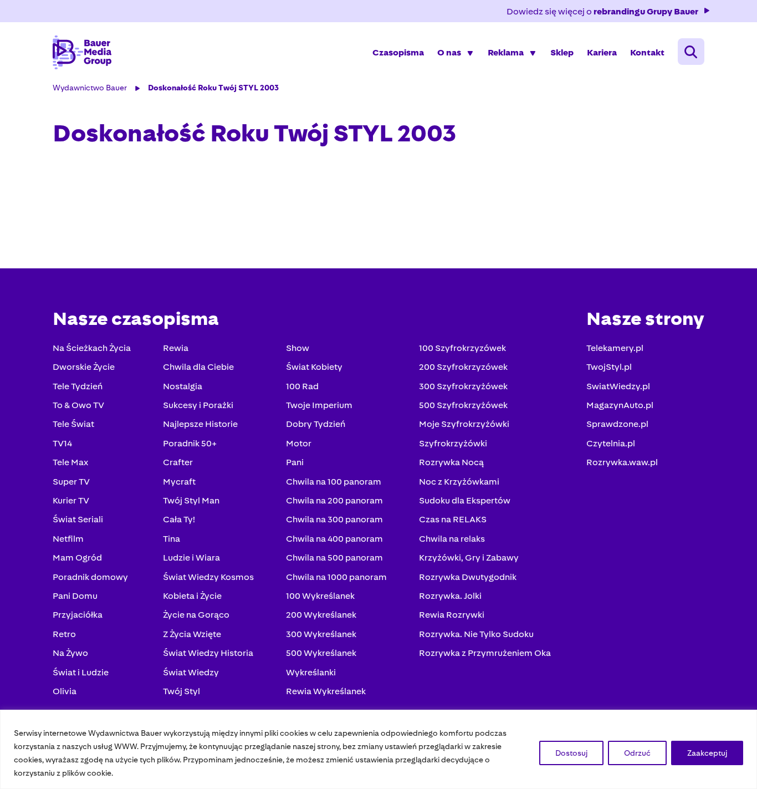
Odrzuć (637, 753)
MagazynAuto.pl (619, 405)
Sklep (562, 52)
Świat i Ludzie (81, 672)
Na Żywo (70, 653)
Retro (64, 634)
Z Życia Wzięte (192, 634)
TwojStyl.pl (609, 367)
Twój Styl (181, 691)
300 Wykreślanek (321, 634)
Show (297, 348)
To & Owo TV (78, 405)
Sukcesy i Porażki (198, 405)
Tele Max (70, 462)
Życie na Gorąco (196, 614)
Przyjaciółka (78, 614)
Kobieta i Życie (192, 596)
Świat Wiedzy (191, 672)
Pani (295, 462)
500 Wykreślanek (321, 653)
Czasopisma (398, 52)
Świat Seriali (78, 519)
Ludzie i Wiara (191, 557)
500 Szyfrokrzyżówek (463, 405)
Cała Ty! (179, 519)
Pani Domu (75, 596)
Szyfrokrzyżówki (453, 443)
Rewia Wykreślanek (326, 691)
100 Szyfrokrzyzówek (462, 348)
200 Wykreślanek (321, 614)
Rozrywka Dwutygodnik (467, 577)
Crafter (178, 462)
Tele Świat (73, 424)
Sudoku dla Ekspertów (464, 500)
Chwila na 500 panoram (334, 557)
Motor (298, 443)
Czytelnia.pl (610, 443)
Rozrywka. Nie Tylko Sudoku (476, 634)
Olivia (64, 691)
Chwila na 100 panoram (333, 481)
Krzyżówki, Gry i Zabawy (469, 557)
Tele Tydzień (78, 386)
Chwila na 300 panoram (334, 519)
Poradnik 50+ (190, 443)
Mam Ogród (77, 557)
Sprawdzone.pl (617, 424)
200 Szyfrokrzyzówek (463, 367)
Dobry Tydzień (315, 424)
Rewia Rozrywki (451, 614)
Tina (171, 538)
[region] (378, 749)
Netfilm (68, 538)
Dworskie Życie (84, 367)
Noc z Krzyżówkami (459, 481)
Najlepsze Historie (200, 424)
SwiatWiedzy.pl (618, 386)
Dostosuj (571, 753)
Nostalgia (182, 386)
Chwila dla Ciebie (198, 367)
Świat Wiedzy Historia (208, 653)
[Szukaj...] (691, 51)
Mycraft (179, 481)
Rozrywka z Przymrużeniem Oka (485, 653)
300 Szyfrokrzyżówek (463, 386)
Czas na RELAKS (453, 519)
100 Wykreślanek (320, 596)
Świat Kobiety (314, 367)
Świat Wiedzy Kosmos (208, 577)
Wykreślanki (311, 672)
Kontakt (647, 52)
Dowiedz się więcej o (602, 11)
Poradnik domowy (90, 577)
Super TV (71, 481)
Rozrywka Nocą (451, 462)
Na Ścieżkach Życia (92, 348)
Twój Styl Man (191, 500)
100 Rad (302, 386)
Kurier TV (71, 500)
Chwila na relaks (452, 538)
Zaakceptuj (707, 753)
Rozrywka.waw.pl (622, 462)
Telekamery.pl (614, 348)
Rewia (175, 348)
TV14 (62, 443)
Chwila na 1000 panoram (336, 577)
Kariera (602, 52)
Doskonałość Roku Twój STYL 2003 (213, 87)
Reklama (506, 52)
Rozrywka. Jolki (450, 596)
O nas (449, 52)
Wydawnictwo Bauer (90, 87)
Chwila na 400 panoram (334, 538)
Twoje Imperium (319, 405)
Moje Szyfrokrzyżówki (464, 424)
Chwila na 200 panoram (334, 500)
